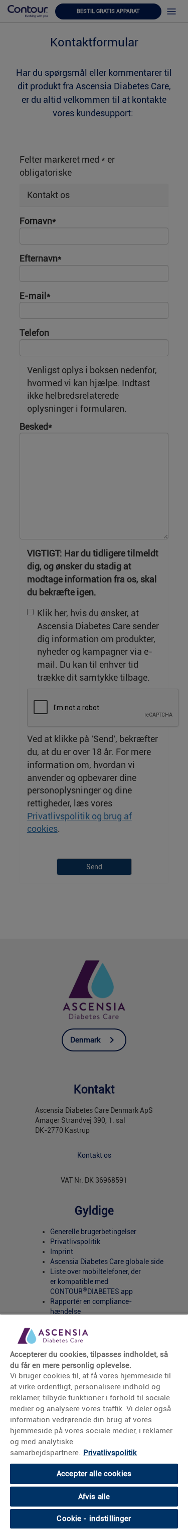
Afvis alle (94, 1496)
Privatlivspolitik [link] (110, 1452)
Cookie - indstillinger (94, 1518)
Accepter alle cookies (94, 1473)
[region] (94, 1422)
